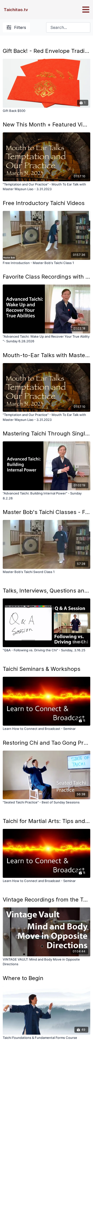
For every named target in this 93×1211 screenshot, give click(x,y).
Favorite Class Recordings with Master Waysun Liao (46, 276)
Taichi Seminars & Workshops (41, 669)
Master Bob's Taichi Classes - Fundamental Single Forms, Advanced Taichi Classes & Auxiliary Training (46, 512)
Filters (20, 27)
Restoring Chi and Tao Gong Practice (46, 742)
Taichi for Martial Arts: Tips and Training (46, 821)
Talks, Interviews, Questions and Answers (46, 590)
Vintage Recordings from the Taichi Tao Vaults (46, 899)
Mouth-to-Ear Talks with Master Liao (46, 355)
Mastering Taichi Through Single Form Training (46, 433)
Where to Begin (23, 978)
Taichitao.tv (16, 9)
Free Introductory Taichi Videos (44, 203)
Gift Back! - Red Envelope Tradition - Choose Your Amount (46, 51)
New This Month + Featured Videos (46, 124)
